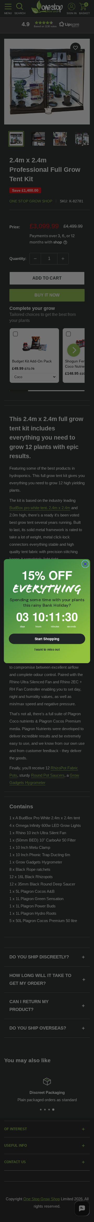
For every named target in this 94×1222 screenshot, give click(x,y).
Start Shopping (47, 638)
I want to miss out (47, 649)
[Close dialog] (85, 563)
